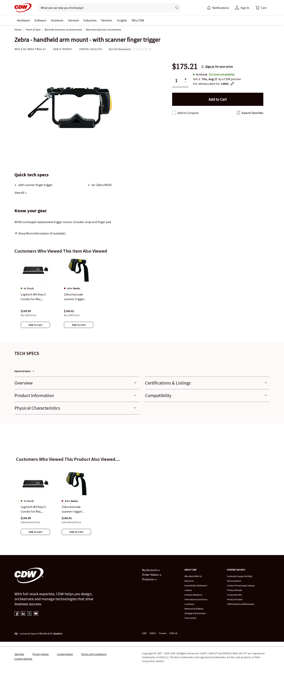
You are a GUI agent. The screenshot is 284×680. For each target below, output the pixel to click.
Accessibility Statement (196, 585)
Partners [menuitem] (106, 20)
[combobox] (104, 7)
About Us (189, 580)
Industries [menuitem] (90, 20)
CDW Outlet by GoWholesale (240, 604)
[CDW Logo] (22, 7)
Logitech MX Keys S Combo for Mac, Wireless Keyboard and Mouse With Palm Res (35, 509)
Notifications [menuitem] (220, 8)
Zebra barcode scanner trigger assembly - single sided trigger (73, 509)
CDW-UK (173, 633)
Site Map (19, 654)
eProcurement (234, 580)
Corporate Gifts (234, 594)
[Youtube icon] (36, 614)
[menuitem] (209, 8)
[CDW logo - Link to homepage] (22, 7)
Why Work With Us (193, 576)
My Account (149, 570)
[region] (142, 296)
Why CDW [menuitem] (138, 20)
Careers (188, 590)
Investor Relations (193, 594)
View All (19, 192)
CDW (144, 633)
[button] (261, 7)
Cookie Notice (65, 654)
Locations (189, 604)
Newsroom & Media (194, 608)
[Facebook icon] (16, 614)
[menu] (218, 7)
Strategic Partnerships (195, 613)
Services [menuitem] (73, 20)
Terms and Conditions (93, 654)
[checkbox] (174, 113)
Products (148, 579)
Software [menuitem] (40, 20)
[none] (23, 20)
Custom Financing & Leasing (240, 585)
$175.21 (185, 66)
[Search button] (177, 8)
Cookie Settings (23, 658)
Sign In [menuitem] (245, 8)
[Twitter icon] (29, 614)
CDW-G (152, 633)
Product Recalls (234, 590)
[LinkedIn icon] (23, 614)
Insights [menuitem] (122, 20)
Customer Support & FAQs (239, 576)
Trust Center (190, 617)
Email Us (58, 633)
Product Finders (235, 599)
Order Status (150, 574)
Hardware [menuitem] (23, 20)
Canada (162, 633)
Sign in (209, 66)
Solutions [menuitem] (57, 20)
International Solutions (196, 599)
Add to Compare (188, 113)
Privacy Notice (40, 654)
